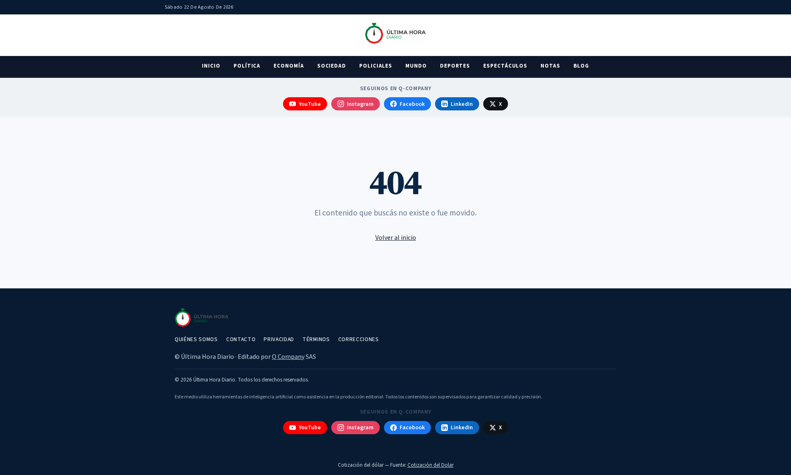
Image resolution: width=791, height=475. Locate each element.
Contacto (240, 339)
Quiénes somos (196, 339)
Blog (581, 66)
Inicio (211, 66)
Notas (550, 66)
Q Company (288, 356)
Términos (316, 339)
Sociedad (331, 66)
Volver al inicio (395, 237)
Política (247, 66)
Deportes (455, 66)
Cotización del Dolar (430, 465)
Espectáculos (505, 66)
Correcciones (358, 339)
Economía (289, 66)
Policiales (375, 66)
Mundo (416, 66)
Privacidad (279, 339)
